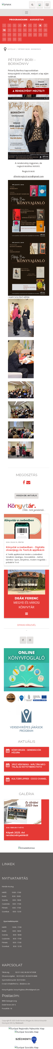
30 (14, 39)
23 (25, 34)
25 (35, 34)
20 (9, 34)
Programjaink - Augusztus (26, 19)
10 (4, 30)
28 (4, 39)
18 (45, 30)
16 (35, 30)
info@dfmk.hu (12, 984)
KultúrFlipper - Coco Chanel (29, 779)
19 (4, 34)
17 (40, 30)
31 (20, 39)
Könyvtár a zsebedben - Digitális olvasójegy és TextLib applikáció (25, 548)
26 (40, 34)
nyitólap (12, 49)
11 (9, 30)
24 (30, 34)
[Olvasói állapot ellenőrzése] (47, 4)
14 (25, 30)
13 (20, 30)
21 (15, 34)
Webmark (19, 1023)
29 (9, 39)
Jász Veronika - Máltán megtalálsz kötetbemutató (29, 765)
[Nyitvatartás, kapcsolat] (40, 4)
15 (30, 30)
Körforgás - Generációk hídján (26, 751)
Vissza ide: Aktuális (26, 495)
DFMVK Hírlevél (26, 625)
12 (15, 30)
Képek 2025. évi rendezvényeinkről (17, 834)
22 (19, 34)
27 (45, 34)
